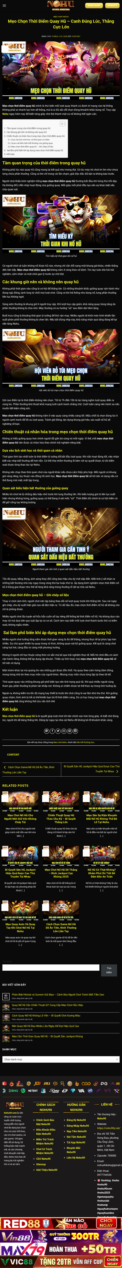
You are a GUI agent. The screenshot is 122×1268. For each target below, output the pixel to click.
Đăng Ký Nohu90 (76, 1120)
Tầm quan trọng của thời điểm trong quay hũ (28, 128)
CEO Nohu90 (43, 1158)
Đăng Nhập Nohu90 (78, 1125)
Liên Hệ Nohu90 (76, 1157)
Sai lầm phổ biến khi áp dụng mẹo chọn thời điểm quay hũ (35, 150)
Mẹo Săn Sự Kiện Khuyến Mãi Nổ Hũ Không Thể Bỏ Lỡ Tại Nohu (101, 819)
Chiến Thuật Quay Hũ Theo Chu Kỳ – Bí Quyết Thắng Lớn (61, 819)
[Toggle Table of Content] (61, 123)
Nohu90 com (10, 1113)
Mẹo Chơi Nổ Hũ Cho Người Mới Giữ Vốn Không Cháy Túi (20, 819)
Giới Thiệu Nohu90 (46, 1169)
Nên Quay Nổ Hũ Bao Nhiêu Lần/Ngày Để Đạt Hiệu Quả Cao (45, 1026)
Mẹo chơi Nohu (61, 17)
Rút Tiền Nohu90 (76, 1136)
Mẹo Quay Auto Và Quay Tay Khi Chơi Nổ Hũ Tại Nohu (20, 928)
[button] (4, 5)
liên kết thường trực (85, 742)
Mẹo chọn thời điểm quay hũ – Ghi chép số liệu (32, 146)
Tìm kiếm (7, 961)
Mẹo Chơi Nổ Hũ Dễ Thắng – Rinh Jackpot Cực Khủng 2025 (61, 873)
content (76, 36)
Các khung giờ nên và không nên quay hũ (27, 132)
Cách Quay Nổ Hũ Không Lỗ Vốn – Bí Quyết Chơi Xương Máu (46, 1015)
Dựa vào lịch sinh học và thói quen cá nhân (30, 139)
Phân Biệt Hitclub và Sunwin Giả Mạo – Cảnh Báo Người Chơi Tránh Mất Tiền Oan (58, 994)
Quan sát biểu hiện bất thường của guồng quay (32, 143)
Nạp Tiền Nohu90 (77, 1131)
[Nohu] (61, 5)
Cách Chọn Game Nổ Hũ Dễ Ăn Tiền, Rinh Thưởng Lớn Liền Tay (61, 928)
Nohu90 (101, 1118)
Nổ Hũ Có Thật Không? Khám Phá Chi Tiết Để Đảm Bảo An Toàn (102, 873)
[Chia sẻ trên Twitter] (58, 731)
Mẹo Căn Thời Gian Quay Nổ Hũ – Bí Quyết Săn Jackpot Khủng (47, 1036)
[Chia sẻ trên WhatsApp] (46, 731)
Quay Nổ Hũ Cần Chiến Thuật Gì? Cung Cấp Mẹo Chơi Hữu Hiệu (47, 1005)
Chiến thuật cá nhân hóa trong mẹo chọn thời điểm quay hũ (36, 136)
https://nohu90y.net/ (108, 1128)
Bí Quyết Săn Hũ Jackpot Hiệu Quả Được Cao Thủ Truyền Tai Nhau (20, 873)
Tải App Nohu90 (76, 1142)
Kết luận (11, 154)
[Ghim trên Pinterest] (69, 731)
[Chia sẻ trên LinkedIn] (75, 731)
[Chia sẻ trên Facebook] (52, 731)
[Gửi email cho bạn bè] (64, 731)
